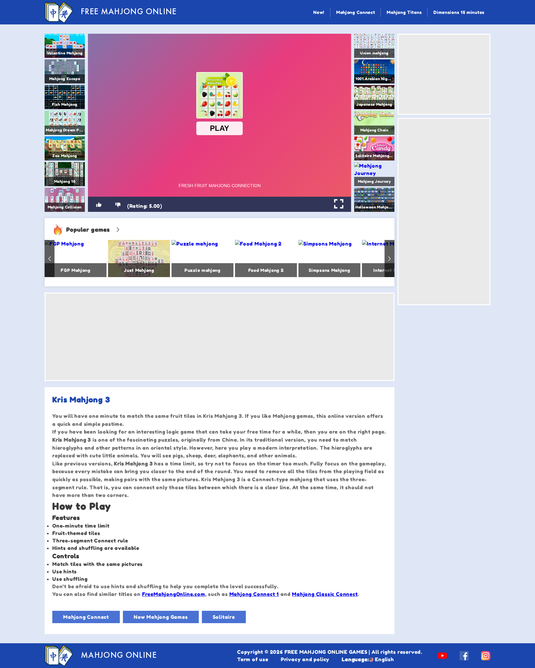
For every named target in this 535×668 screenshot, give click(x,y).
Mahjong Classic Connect (325, 594)
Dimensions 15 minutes (459, 12)
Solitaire (224, 617)
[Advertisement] (220, 336)
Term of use (252, 659)
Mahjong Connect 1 (254, 594)
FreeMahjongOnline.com (173, 594)
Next (389, 258)
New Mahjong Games (161, 617)
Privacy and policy (305, 659)
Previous (49, 258)
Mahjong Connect (355, 12)
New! (318, 12)
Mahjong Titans (404, 12)
